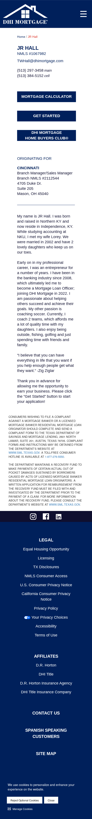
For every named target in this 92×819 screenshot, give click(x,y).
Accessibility (46, 626)
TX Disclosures (46, 567)
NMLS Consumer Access (46, 576)
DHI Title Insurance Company (46, 692)
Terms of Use (46, 635)
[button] (20, 808)
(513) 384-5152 (30, 76)
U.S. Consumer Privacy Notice (46, 585)
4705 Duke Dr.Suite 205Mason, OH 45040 (32, 188)
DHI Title (46, 674)
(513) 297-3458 (30, 70)
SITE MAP (46, 753)
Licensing (46, 558)
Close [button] (51, 800)
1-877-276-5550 (54, 457)
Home (21, 36)
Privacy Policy (46, 608)
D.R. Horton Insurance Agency (46, 683)
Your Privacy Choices (49, 617)
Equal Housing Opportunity (46, 549)
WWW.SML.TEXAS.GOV (24, 452)
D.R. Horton (46, 665)
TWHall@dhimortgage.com (40, 61)
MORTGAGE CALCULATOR (46, 96)
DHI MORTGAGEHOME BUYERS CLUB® (46, 135)
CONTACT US (46, 713)
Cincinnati (28, 168)
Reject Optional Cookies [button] (24, 800)
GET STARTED (46, 116)
